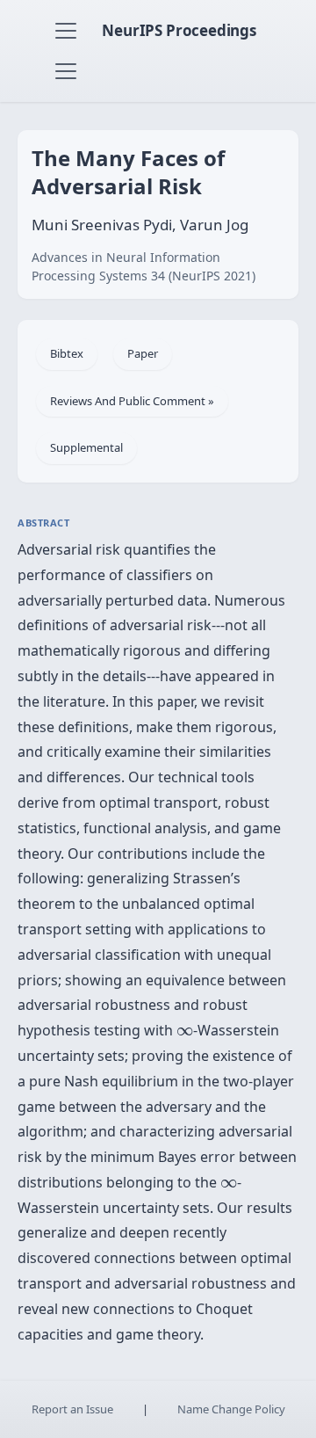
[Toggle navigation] (66, 31)
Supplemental (86, 447)
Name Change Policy (231, 1409)
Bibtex (66, 353)
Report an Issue (72, 1409)
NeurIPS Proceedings (179, 30)
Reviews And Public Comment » (132, 401)
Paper (142, 353)
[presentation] (184, 1032)
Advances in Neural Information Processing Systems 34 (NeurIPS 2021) (143, 266)
